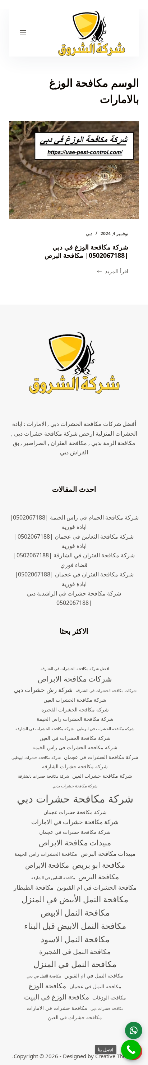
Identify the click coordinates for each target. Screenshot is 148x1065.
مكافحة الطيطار (34, 887)
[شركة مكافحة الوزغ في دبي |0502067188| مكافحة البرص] (74, 170)
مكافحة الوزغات (109, 997)
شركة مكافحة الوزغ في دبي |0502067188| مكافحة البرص (86, 251)
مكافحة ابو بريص (98, 865)
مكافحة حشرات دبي (107, 1008)
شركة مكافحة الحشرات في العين (75, 737)
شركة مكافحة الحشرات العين (74, 699)
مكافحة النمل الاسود (75, 939)
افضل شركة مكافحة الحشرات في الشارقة (75, 668)
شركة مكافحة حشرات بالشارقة (43, 776)
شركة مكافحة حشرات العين (102, 775)
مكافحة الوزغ (47, 985)
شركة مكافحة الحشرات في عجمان (101, 757)
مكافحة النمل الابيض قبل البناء (75, 925)
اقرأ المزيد (112, 272)
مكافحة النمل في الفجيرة (75, 951)
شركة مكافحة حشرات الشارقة (75, 766)
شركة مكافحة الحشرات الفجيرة (75, 709)
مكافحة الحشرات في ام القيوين (97, 887)
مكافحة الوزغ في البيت (56, 997)
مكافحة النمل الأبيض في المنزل (75, 899)
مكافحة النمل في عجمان (95, 986)
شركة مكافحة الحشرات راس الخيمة (75, 718)
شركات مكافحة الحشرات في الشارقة (106, 690)
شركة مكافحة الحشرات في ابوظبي (105, 728)
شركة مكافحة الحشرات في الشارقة (44, 728)
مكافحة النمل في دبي (44, 976)
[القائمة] (23, 33)
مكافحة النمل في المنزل (74, 964)
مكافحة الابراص (47, 865)
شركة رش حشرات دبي (43, 690)
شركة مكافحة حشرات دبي (75, 798)
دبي (89, 233)
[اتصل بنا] (131, 1050)
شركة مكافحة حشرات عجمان (75, 812)
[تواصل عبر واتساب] (133, 1030)
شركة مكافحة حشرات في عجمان (75, 831)
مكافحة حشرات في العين (75, 1017)
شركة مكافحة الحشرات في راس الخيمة (74, 747)
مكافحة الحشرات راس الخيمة (45, 853)
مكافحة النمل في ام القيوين (93, 975)
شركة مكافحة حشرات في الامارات (75, 822)
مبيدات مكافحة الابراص (75, 842)
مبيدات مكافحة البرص (107, 853)
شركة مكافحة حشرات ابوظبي (36, 757)
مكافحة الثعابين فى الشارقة (53, 877)
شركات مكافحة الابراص (75, 679)
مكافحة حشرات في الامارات (57, 1008)
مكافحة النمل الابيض (75, 912)
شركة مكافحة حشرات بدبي (74, 785)
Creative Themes (115, 1056)
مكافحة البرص (98, 876)
